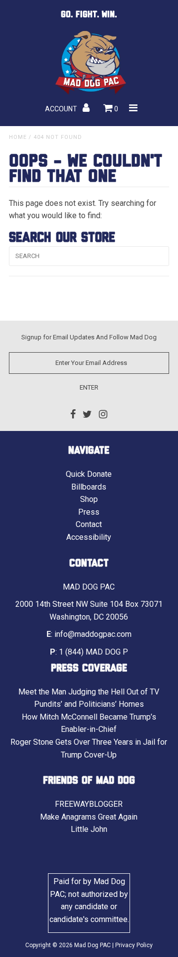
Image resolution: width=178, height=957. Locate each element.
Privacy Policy (134, 945)
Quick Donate (89, 474)
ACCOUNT (62, 109)
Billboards (88, 487)
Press (88, 512)
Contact (89, 524)
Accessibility (88, 537)
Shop (89, 499)
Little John (89, 829)
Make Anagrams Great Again (88, 817)
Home (18, 137)
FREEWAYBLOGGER (89, 804)
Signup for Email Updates (57, 337)
